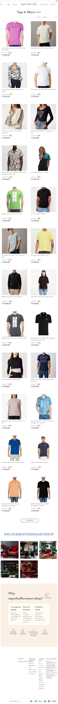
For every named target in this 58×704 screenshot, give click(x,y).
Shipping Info (32, 665)
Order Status (32, 674)
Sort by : (39, 17)
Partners (41, 682)
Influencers (41, 674)
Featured (52, 4)
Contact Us (31, 663)
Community (41, 688)
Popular (15, 4)
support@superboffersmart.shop (25, 661)
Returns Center (32, 669)
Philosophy (41, 686)
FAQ (30, 667)
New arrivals (44, 4)
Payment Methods (33, 671)
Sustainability (42, 684)
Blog (40, 663)
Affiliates (41, 676)
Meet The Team (42, 667)
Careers (40, 669)
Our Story (41, 665)
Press (40, 671)
